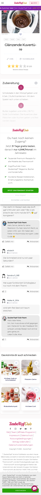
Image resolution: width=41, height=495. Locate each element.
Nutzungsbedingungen (21, 439)
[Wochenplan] (35, 11)
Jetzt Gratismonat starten (20, 190)
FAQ (8, 432)
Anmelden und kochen (20, 200)
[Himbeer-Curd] (30, 396)
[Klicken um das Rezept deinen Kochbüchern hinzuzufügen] (10, 374)
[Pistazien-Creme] (30, 369)
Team (14, 432)
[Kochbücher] (20, 34)
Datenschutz (27, 435)
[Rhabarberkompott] (10, 396)
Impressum (14, 435)
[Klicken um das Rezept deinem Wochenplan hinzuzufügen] (16, 363)
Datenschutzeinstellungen (21, 445)
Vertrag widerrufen (20, 442)
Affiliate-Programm (26, 432)
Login (34, 3)
